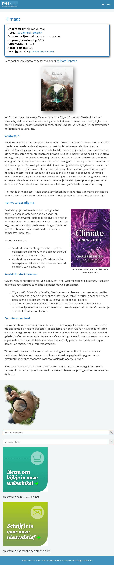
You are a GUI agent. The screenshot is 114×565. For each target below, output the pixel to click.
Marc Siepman (68, 61)
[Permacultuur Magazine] (9, 4)
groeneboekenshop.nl (41, 51)
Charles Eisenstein (31, 32)
